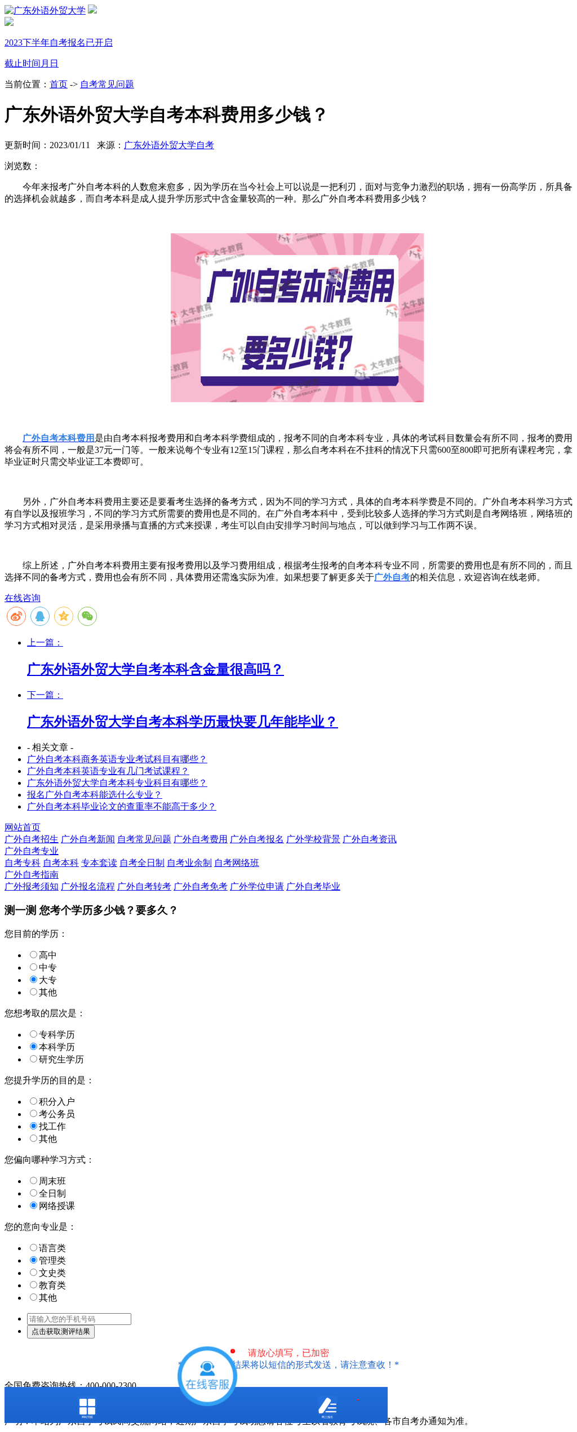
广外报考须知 (32, 886)
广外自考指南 (32, 874)
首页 (59, 84)
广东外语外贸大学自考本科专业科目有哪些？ (117, 783)
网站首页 (23, 827)
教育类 (52, 1285)
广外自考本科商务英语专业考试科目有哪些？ (117, 759)
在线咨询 (23, 598)
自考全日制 (142, 863)
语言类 (52, 1248)
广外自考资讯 (370, 839)
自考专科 (23, 863)
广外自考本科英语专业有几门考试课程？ (108, 771)
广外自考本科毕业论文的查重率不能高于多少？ (121, 806)
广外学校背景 (313, 839)
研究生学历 (61, 1059)
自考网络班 (236, 863)
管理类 (52, 1260)
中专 (48, 967)
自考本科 (61, 863)
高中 (48, 955)
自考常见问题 (107, 84)
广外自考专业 (32, 851)
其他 (48, 992)
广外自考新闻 (88, 839)
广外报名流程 (88, 886)
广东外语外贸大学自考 (169, 145)
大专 (48, 980)
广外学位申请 (257, 886)
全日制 (52, 1193)
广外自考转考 (144, 886)
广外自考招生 (32, 839)
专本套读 (99, 863)
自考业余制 (189, 863)
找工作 (52, 1126)
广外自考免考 (201, 886)
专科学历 (57, 1034)
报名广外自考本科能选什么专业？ (94, 794)
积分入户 (57, 1101)
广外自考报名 (257, 839)
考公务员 (57, 1114)
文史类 (52, 1273)
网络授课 (57, 1206)
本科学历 (57, 1047)
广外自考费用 (201, 839)
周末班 (52, 1181)
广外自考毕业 (313, 886)
